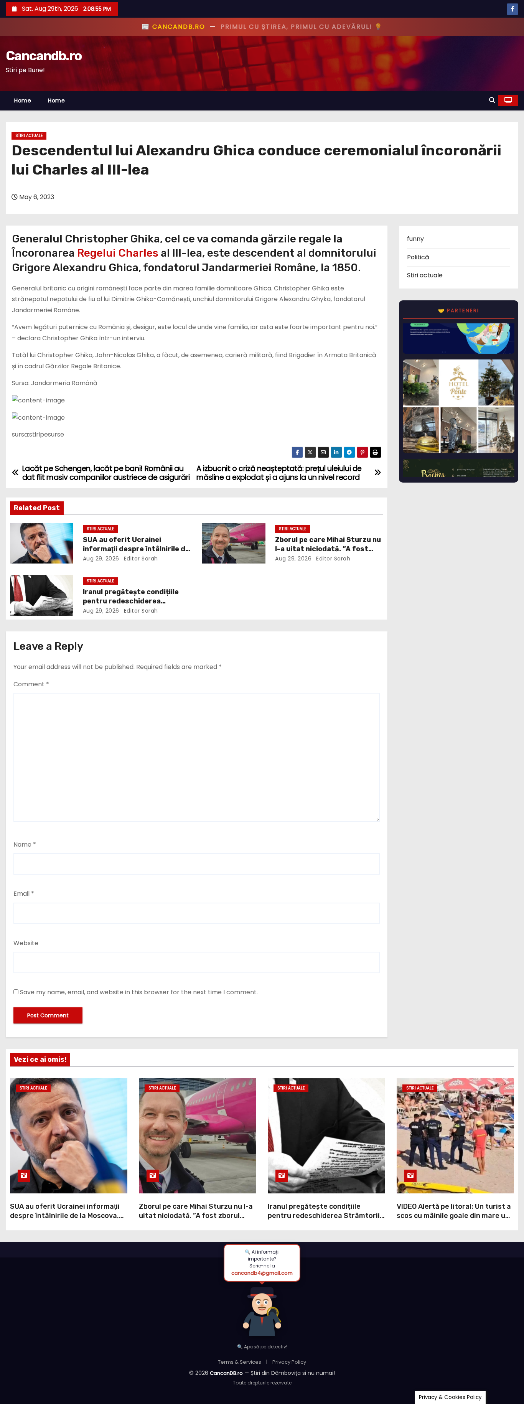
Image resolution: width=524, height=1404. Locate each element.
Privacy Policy (289, 1362)
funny (415, 238)
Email (23, 893)
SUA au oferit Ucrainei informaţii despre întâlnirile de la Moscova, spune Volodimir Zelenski (65, 1215)
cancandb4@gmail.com (262, 1273)
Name (24, 844)
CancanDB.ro (226, 1373)
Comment (31, 684)
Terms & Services (239, 1362)
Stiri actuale (29, 135)
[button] (492, 100)
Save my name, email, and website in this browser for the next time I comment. (139, 992)
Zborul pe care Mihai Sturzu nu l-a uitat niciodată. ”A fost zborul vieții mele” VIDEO (328, 549)
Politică (418, 257)
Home (22, 100)
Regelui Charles (117, 253)
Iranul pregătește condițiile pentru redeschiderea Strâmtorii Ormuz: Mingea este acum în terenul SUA (324, 1220)
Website (25, 943)
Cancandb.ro (43, 56)
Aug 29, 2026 (101, 558)
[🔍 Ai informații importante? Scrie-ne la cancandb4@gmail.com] (262, 1309)
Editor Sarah (140, 558)
